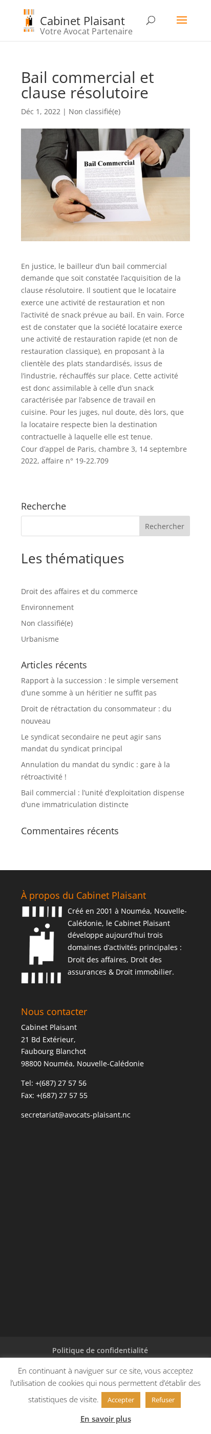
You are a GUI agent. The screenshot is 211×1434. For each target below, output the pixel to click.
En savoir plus (105, 1419)
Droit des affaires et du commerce (79, 591)
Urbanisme (40, 639)
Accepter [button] (121, 1399)
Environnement (47, 607)
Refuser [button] (163, 1399)
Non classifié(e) (94, 111)
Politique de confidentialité (100, 1350)
